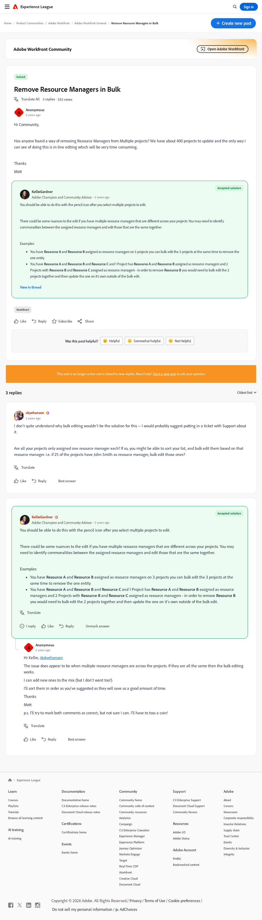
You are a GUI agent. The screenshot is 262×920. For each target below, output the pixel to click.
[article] (130, 447)
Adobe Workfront (59, 23)
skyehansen (35, 412)
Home (8, 23)
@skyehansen (51, 657)
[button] (233, 23)
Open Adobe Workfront (226, 49)
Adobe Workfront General (90, 23)
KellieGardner (42, 191)
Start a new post (164, 374)
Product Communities (29, 23)
